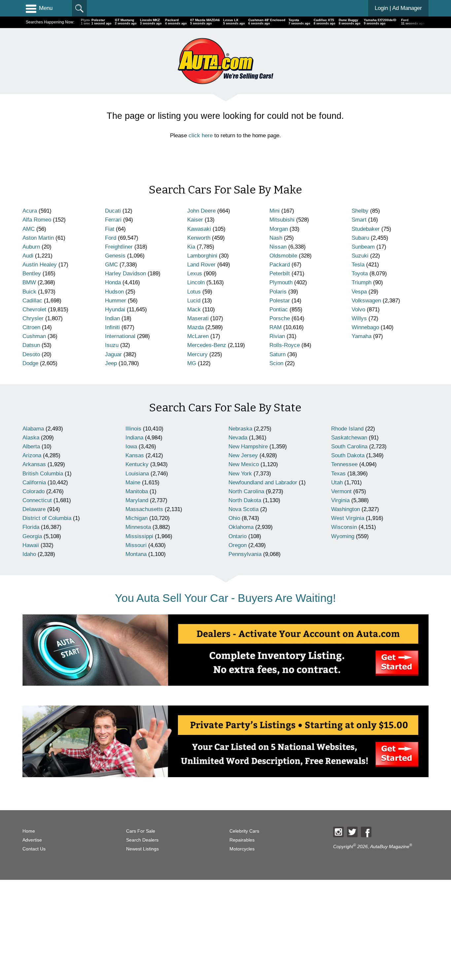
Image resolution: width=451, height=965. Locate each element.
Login (398, 8)
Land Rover (201, 264)
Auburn (31, 247)
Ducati (113, 211)
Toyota (360, 273)
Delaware (34, 509)
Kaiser (195, 220)
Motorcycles (242, 848)
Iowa (131, 446)
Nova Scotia (243, 509)
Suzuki (360, 256)
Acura (29, 211)
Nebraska (240, 429)
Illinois (133, 429)
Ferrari (113, 220)
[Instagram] (338, 832)
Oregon (237, 545)
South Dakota (347, 455)
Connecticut (37, 500)
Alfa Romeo (36, 220)
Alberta (31, 446)
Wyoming (342, 536)
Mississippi (139, 536)
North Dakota (244, 500)
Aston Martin (38, 238)
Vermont (341, 491)
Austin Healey (39, 264)
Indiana (134, 437)
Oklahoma (241, 527)
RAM (275, 327)
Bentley (31, 273)
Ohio (234, 518)
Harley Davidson (125, 273)
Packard (279, 264)
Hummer (115, 300)
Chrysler (33, 318)
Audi (27, 256)
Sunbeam (363, 247)
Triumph (361, 282)
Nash (275, 238)
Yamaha (361, 336)
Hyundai (115, 309)
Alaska (30, 437)
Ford (110, 238)
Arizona (31, 455)
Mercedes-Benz (206, 345)
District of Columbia (46, 518)
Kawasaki (199, 229)
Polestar (279, 300)
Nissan (278, 247)
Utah (337, 482)
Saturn (277, 354)
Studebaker (366, 229)
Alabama (33, 429)
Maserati (198, 318)
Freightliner (119, 247)
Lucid (193, 300)
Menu (45, 8)
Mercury (197, 354)
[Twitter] (352, 832)
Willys (359, 318)
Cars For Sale (140, 831)
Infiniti (112, 327)
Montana (136, 554)
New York (240, 473)
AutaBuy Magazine (389, 846)
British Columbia (42, 473)
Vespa (359, 292)
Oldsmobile (283, 256)
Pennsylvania (244, 554)
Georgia (32, 536)
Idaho (29, 554)
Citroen (31, 327)
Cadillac (32, 300)
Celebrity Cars (244, 831)
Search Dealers (142, 840)
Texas (338, 473)
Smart (359, 220)
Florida (30, 527)
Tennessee (344, 464)
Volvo (358, 309)
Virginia (340, 500)
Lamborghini (202, 256)
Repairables (242, 840)
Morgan (278, 229)
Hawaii (30, 545)
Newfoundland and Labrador (262, 482)
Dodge (30, 363)
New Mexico (243, 464)
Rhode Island (347, 429)
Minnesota (138, 527)
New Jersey (243, 455)
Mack (194, 309)
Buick (29, 292)
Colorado (33, 491)
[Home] (225, 61)
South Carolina (349, 446)
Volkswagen (366, 300)
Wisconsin (344, 527)
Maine (132, 482)
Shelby (360, 211)
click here (201, 135)
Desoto (31, 354)
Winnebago (365, 327)
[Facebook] (366, 832)
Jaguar (113, 354)
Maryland (136, 500)
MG (191, 363)
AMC (28, 229)
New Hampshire (248, 446)
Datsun (31, 345)
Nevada (237, 437)
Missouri (136, 545)
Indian (112, 318)
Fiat (109, 229)
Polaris (278, 292)
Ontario (237, 536)
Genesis (115, 256)
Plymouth (281, 282)
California (34, 482)
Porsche (279, 318)
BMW (29, 282)
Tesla (358, 264)
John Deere (201, 211)
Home (28, 831)
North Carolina (246, 491)
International (120, 336)
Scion (276, 363)
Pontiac (278, 309)
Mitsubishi (282, 220)
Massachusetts (144, 509)
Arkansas (34, 464)
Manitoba (136, 491)
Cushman (34, 336)
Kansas (134, 455)
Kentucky (137, 464)
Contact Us (34, 848)
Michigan (136, 518)
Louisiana (137, 473)
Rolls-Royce (284, 345)
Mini (274, 211)
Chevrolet (34, 309)
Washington (345, 509)
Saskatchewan (349, 437)
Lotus (194, 292)
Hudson (114, 292)
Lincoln (196, 282)
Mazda (195, 327)
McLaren (198, 336)
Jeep (111, 363)
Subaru (360, 238)
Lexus (194, 273)
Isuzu (112, 345)
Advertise (32, 840)
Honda (113, 282)
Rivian (277, 336)
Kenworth (198, 238)
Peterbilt (279, 273)
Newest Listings (142, 848)
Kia (191, 247)
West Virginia (347, 518)
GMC (111, 264)
